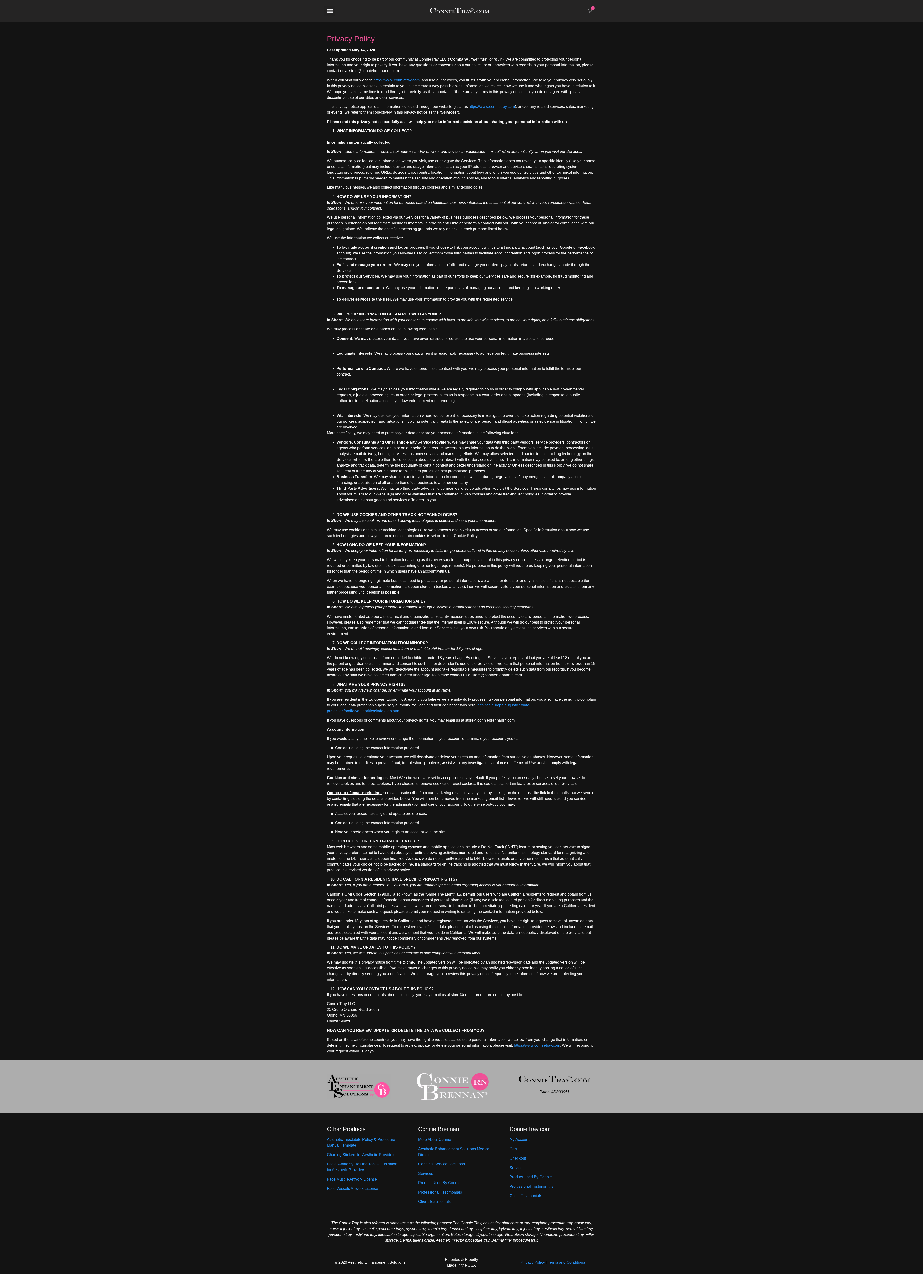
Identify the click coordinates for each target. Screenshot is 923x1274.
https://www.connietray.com (397, 80)
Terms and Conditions (566, 1262)
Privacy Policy (533, 1262)
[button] (329, 11)
